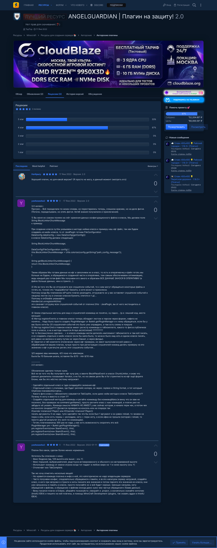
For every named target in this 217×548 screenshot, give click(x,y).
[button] (51, 5)
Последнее (21, 166)
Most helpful (38, 166)
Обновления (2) (35, 94)
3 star (21, 135)
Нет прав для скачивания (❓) (43, 24)
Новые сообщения (179, 137)
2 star (21, 144)
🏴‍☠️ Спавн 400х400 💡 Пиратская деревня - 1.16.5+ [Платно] (185, 179)
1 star (20, 152)
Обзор (19, 94)
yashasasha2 (38, 201)
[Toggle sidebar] (201, 5)
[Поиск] (194, 5)
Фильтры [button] (152, 166)
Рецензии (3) (55, 94)
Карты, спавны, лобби (181, 154)
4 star (21, 127)
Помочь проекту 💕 (179, 107)
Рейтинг (54, 166)
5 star (21, 119)
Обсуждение (95, 94)
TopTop (29, 29)
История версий (75, 94)
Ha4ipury (36, 174)
